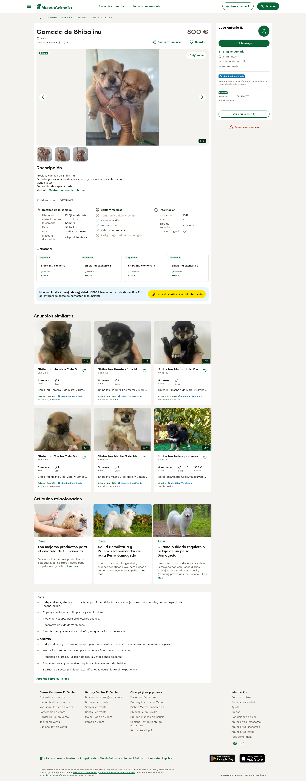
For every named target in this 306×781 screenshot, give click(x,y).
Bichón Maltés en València (147, 707)
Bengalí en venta (95, 712)
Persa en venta (94, 722)
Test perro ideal (241, 736)
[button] (122, 97)
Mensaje (246, 43)
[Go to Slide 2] (62, 154)
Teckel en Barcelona (143, 697)
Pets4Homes (54, 758)
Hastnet (71, 758)
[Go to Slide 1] (44, 154)
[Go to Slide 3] (80, 154)
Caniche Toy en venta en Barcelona (146, 723)
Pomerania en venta (52, 712)
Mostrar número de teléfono (67, 190)
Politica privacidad (243, 702)
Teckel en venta (50, 722)
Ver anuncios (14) (244, 114)
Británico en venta (96, 702)
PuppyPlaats (88, 758)
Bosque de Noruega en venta (103, 697)
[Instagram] (242, 743)
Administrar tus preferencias (54, 775)
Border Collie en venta (54, 717)
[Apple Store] (252, 758)
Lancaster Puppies (160, 758)
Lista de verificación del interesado (180, 294)
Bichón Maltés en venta (55, 702)
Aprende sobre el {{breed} (53, 678)
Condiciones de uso (244, 717)
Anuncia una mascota (146, 6)
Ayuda (235, 707)
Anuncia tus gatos (242, 731)
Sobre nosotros (241, 697)
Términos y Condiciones (85, 772)
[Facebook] (235, 743)
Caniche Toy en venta (53, 726)
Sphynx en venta (95, 707)
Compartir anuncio (170, 42)
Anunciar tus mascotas (246, 722)
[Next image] (202, 97)
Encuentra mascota (111, 6)
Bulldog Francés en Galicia (147, 717)
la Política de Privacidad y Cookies (117, 772)
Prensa (235, 712)
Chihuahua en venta (52, 697)
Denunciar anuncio (247, 127)
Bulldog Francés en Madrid (147, 702)
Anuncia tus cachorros (245, 726)
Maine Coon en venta (98, 717)
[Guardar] (84, 370)
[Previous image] (42, 97)
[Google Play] (222, 758)
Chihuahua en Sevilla (143, 712)
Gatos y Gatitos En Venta (101, 692)
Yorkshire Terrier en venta (56, 707)
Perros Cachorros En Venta (57, 692)
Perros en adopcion (142, 730)
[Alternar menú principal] (29, 6)
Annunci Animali (133, 758)
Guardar (200, 42)
